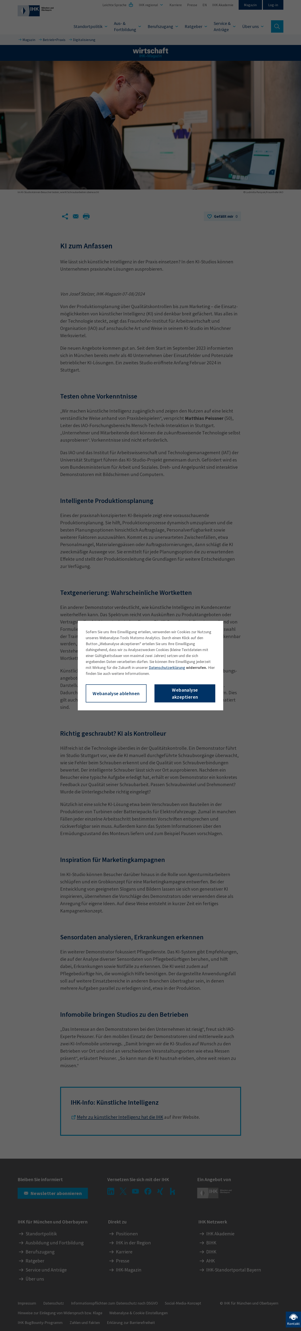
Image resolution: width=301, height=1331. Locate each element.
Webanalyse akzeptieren (185, 693)
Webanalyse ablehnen (116, 693)
